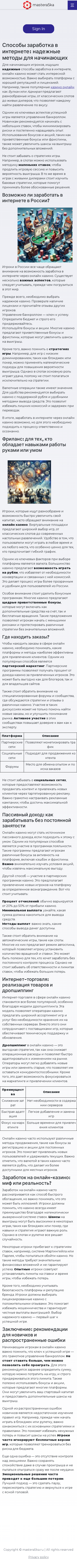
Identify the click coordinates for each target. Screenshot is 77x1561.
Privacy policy (38, 1557)
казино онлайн (62, 87)
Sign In (38, 29)
